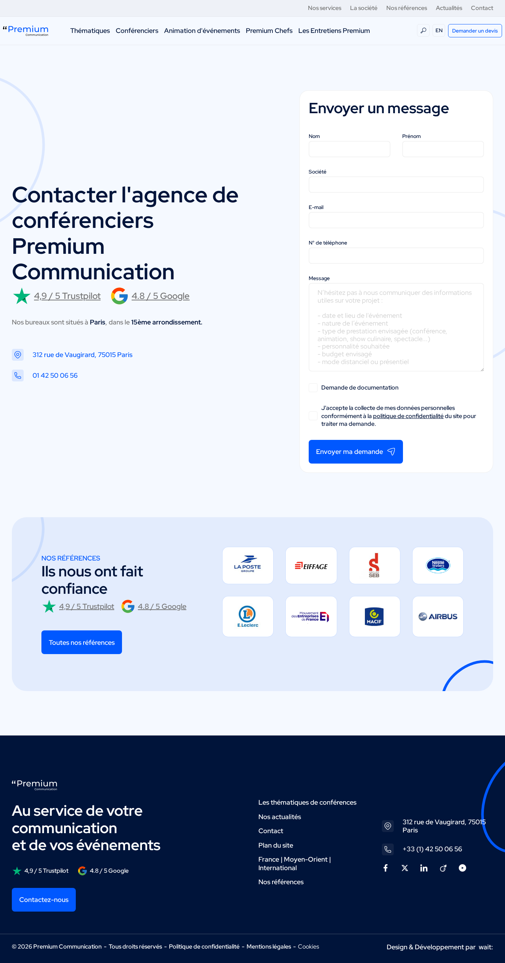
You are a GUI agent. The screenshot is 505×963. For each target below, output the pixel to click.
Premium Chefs (269, 30)
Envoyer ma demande (349, 451)
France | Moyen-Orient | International (294, 863)
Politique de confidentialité (204, 946)
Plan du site (275, 845)
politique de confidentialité (408, 416)
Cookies (308, 946)
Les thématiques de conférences (307, 802)
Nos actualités (279, 816)
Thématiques (90, 30)
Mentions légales (269, 946)
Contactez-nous (43, 899)
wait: (486, 947)
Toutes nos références (82, 642)
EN (439, 30)
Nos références (406, 8)
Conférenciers (137, 30)
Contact (482, 8)
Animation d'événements (202, 30)
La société (363, 8)
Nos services (324, 8)
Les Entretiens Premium (334, 30)
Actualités (449, 8)
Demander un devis (475, 30)
